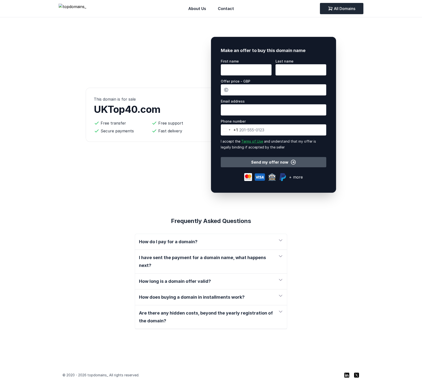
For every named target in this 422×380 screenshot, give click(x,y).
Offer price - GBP (235, 81)
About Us (197, 8)
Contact (226, 8)
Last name (284, 61)
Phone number (233, 121)
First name (230, 61)
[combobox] (229, 130)
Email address (233, 101)
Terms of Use (252, 141)
